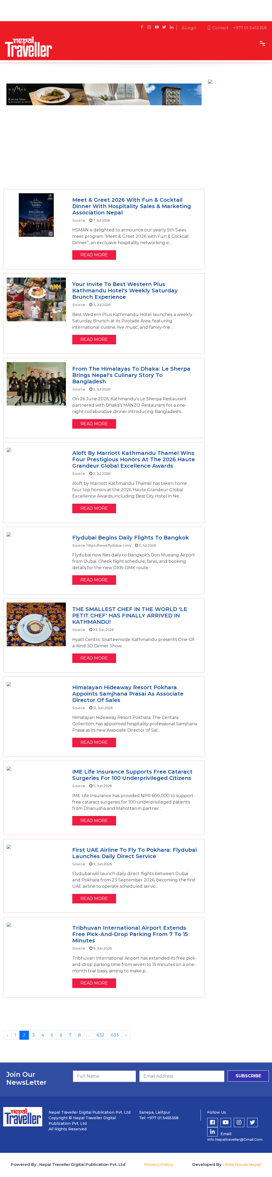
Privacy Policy (158, 1164)
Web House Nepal (242, 1164)
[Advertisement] (104, 146)
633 (115, 1035)
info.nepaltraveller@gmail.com (234, 1139)
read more (94, 254)
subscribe (248, 1075)
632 (100, 1035)
